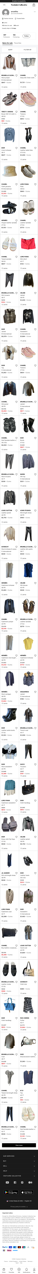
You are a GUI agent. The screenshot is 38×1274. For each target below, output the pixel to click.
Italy (21, 1263)
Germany (30, 1261)
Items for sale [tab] (7, 43)
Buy (4, 1161)
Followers (6, 36)
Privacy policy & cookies (18, 1207)
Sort (10, 50)
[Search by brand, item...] (4, 5)
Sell (5, 1166)
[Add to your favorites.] (16, 75)
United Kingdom (13, 1261)
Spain (17, 1263)
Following (16, 36)
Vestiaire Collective (12, 1176)
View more (19, 1145)
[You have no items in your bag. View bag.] (33, 4)
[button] (33, 4)
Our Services (8, 1156)
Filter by (28, 50)
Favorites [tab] (17, 43)
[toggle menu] (35, 12)
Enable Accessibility (19, 1)
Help (5, 1171)
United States (22, 1261)
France (6, 1261)
